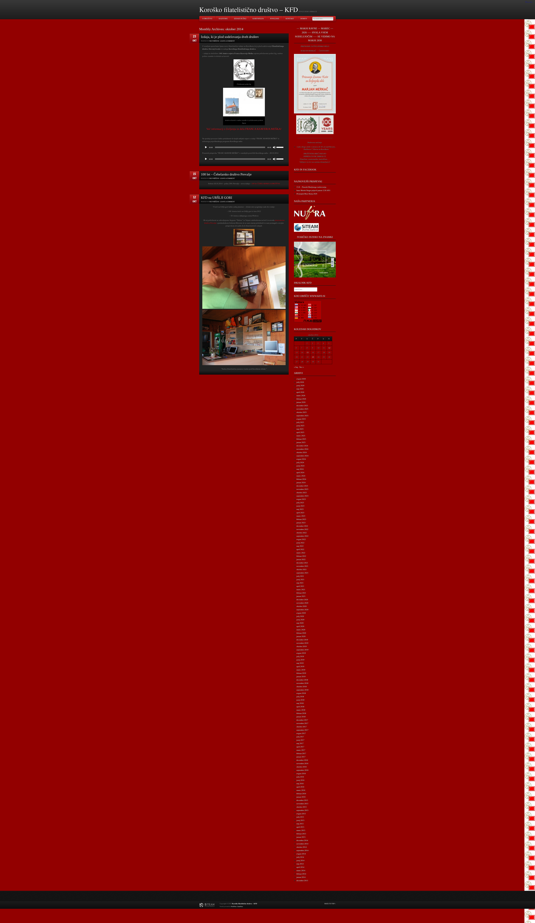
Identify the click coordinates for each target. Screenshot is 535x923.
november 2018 (302, 683)
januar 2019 (301, 676)
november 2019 (302, 643)
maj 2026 (300, 389)
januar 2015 (301, 837)
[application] (244, 147)
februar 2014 (301, 874)
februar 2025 (301, 439)
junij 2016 (300, 780)
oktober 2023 (301, 493)
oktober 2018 (301, 687)
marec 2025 (300, 436)
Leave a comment (227, 41)
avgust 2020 (301, 613)
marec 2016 (300, 790)
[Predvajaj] (206, 147)
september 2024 (302, 456)
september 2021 (302, 573)
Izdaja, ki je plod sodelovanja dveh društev (230, 37)
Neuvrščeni (214, 41)
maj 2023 (300, 509)
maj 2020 (300, 623)
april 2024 (300, 472)
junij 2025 (300, 426)
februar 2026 (301, 399)
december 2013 (302, 881)
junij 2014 (300, 860)
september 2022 (302, 536)
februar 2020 (301, 633)
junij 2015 (300, 820)
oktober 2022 (301, 533)
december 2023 (302, 486)
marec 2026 (300, 396)
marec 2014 (300, 870)
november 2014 (302, 844)
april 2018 (300, 707)
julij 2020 (300, 616)
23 (313, 357)
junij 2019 (300, 660)
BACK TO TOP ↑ (330, 903)
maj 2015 (300, 824)
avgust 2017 (301, 733)
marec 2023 (300, 516)
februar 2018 (301, 713)
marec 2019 (300, 670)
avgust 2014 (301, 854)
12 (329, 348)
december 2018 (302, 680)
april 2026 (300, 392)
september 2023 (302, 496)
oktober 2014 (301, 847)
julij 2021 (300, 576)
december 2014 (302, 840)
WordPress (234, 906)
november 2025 (302, 409)
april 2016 (300, 787)
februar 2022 (301, 556)
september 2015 (302, 810)
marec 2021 (300, 590)
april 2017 (300, 747)
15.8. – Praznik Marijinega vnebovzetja (311, 187)
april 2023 (300, 513)
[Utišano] (274, 147)
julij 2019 (300, 656)
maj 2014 (300, 864)
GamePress (240, 906)
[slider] (280, 147)
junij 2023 (300, 506)
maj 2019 (300, 663)
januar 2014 (301, 877)
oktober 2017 (301, 727)
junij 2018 (300, 700)
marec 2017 (300, 750)
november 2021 (302, 566)
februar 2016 (301, 794)
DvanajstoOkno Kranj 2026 (306, 194)
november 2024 (302, 449)
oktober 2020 (301, 606)
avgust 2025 (301, 419)
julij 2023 (300, 503)
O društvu (207, 19)
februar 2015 (301, 834)
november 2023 (302, 489)
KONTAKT (290, 19)
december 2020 (302, 600)
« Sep (296, 367)
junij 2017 (300, 740)
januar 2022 (301, 559)
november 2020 (302, 603)
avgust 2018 (301, 693)
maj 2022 (300, 546)
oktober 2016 (301, 767)
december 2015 (302, 800)
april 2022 (300, 549)
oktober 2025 (301, 412)
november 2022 (302, 529)
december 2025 (302, 406)
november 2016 (302, 763)
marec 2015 (300, 830)
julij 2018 (300, 697)
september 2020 (302, 610)
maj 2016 (300, 784)
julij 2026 (300, 382)
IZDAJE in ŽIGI (240, 19)
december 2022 (302, 526)
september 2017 (302, 730)
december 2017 (302, 720)
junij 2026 (300, 386)
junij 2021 (300, 579)
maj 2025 (300, 429)
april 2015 (300, 827)
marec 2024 (300, 476)
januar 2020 (301, 636)
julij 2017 (300, 737)
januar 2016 (301, 797)
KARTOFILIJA (258, 19)
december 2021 (302, 563)
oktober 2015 (301, 807)
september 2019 (302, 650)
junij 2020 (300, 620)
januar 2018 (301, 717)
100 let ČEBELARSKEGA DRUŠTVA (266, 184)
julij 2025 (300, 422)
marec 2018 (300, 710)
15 (308, 352)
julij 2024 (300, 462)
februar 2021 (301, 593)
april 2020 (300, 626)
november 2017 (302, 723)
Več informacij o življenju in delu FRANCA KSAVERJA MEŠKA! (244, 128)
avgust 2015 (301, 814)
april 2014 (300, 867)
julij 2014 (300, 857)
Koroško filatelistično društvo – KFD (248, 9)
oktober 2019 (301, 646)
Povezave (274, 19)
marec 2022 (300, 553)
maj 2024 (300, 469)
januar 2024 (301, 482)
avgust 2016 (301, 773)
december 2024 (302, 446)
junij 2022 (300, 543)
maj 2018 (300, 703)
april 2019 (300, 666)
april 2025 (300, 432)
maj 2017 (300, 743)
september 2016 (302, 770)
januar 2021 (301, 596)
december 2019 (302, 640)
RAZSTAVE (223, 19)
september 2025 (302, 416)
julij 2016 (300, 777)
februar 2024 (301, 479)
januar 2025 (301, 442)
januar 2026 (301, 402)
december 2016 (302, 760)
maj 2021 (300, 583)
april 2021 (300, 586)
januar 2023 (301, 523)
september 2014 (302, 850)
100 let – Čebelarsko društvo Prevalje (226, 174)
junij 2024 (300, 466)
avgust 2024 (301, 459)
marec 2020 (300, 630)
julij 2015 (300, 817)
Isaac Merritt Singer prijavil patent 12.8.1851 (313, 190)
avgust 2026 (301, 379)
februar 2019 (301, 673)
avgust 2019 (301, 653)
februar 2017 (301, 753)
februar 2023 (301, 519)
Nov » (301, 367)
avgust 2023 (301, 499)
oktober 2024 (301, 452)
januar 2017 (301, 757)
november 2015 (302, 804)
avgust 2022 (301, 539)
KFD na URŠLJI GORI (216, 197)
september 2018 (302, 690)
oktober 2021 (301, 569)
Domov (303, 19)
